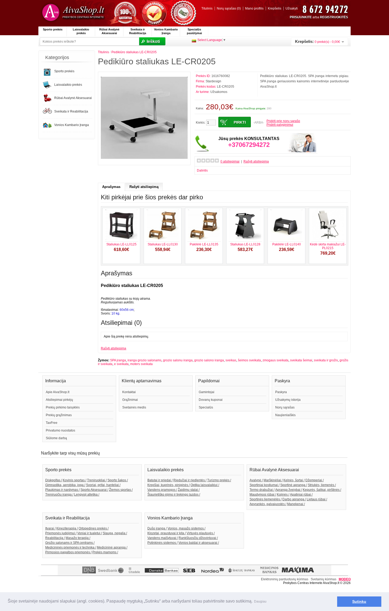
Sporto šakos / (117, 480)
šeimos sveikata (249, 360)
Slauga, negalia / (115, 533)
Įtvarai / (50, 528)
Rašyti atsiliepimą (256, 161)
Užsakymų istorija (288, 400)
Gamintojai (206, 392)
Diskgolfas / (53, 480)
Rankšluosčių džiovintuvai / (198, 538)
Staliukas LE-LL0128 (245, 244)
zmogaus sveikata (275, 360)
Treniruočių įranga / (59, 494)
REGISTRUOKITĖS (334, 17)
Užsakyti (292, 8)
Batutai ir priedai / (160, 480)
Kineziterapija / (67, 528)
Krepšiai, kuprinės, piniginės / (168, 485)
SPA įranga (118, 360)
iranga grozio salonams (144, 360)
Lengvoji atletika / (86, 494)
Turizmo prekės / (219, 480)
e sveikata (121, 364)
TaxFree (51, 423)
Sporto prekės (52, 29)
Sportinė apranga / (293, 485)
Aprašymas (111, 187)
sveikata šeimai (301, 360)
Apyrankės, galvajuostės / (268, 504)
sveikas (230, 360)
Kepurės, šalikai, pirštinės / (322, 490)
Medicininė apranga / (112, 547)
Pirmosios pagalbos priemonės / (68, 552)
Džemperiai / (314, 480)
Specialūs (206, 407)
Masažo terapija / (78, 538)
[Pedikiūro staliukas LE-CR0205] (144, 160)
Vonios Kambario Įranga (166, 31)
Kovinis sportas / (74, 480)
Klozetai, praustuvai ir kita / (166, 533)
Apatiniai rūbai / (301, 494)
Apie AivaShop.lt (57, 392)
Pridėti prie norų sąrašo (283, 121)
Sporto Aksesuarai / (94, 490)
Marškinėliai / (273, 480)
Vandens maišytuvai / (162, 538)
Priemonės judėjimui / (60, 533)
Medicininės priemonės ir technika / (70, 547)
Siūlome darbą (56, 438)
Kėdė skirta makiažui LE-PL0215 (328, 246)
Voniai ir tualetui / (89, 533)
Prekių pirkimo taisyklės (63, 407)
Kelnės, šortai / (294, 480)
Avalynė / (256, 480)
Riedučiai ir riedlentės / (189, 480)
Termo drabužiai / (262, 490)
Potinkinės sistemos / (162, 543)
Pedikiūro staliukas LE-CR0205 (134, 52)
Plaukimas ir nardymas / (62, 490)
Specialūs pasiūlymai (194, 31)
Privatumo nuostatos (60, 430)
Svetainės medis (134, 407)
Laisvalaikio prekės (81, 31)
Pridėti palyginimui (279, 125)
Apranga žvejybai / (288, 490)
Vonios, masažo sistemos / (186, 528)
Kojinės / (283, 494)
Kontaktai (129, 392)
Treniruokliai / (97, 480)
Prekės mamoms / (105, 552)
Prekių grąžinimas (59, 415)
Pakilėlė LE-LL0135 (204, 244)
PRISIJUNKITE (301, 17)
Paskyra (281, 392)
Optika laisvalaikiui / (205, 485)
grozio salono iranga (209, 360)
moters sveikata (141, 364)
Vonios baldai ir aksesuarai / (198, 543)
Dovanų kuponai (211, 400)
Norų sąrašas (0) (229, 8)
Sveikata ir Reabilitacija (137, 31)
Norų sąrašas (285, 407)
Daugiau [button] (260, 601)
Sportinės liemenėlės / (266, 499)
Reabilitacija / (55, 538)
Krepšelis (274, 8)
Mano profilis (254, 8)
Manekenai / (296, 504)
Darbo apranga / (294, 499)
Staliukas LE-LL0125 (121, 244)
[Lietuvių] (194, 40)
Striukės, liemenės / (322, 485)
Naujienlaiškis (285, 415)
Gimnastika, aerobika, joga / (65, 485)
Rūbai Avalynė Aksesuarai (109, 31)
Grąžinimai (130, 400)
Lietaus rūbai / (317, 499)
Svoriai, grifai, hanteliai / (103, 485)
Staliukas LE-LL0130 (163, 244)
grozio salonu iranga (178, 360)
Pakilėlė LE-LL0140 (286, 244)
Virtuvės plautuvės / (201, 533)
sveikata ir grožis (326, 360)
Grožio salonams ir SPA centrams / (69, 543)
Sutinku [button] (359, 601)
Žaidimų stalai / (189, 490)
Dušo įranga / (157, 528)
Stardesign (213, 81)
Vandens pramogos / (162, 490)
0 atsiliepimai (229, 161)
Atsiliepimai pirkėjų (59, 400)
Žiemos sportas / (121, 490)
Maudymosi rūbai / (263, 494)
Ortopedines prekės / (93, 528)
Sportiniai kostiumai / (264, 485)
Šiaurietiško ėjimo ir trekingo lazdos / (173, 494)
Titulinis (206, 8)
